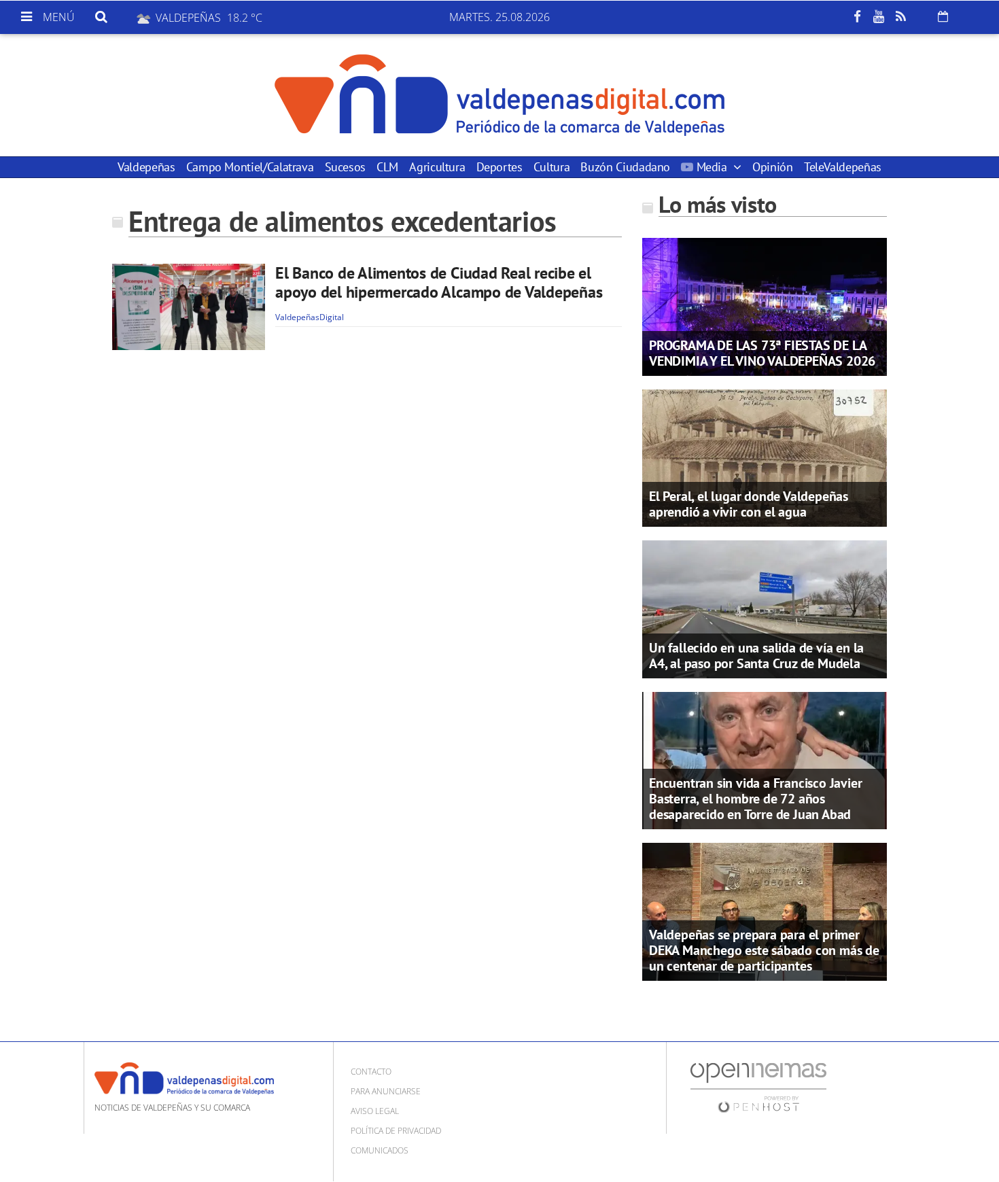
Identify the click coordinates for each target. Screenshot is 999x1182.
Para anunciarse (386, 1091)
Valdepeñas (146, 167)
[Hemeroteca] (943, 16)
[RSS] (900, 17)
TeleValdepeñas (842, 167)
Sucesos (345, 167)
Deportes (499, 167)
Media (711, 167)
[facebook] (857, 17)
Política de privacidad (396, 1130)
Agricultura (437, 167)
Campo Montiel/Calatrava (250, 167)
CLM (387, 167)
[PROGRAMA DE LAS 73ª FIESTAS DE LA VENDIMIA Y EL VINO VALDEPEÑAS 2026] (764, 305)
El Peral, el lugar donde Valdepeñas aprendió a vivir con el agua (748, 504)
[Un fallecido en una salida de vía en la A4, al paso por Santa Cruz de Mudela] (764, 608)
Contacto (371, 1071)
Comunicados (379, 1150)
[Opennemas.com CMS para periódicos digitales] (758, 1086)
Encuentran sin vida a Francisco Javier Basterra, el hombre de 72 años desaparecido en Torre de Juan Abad (755, 798)
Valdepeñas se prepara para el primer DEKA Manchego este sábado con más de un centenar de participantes (764, 950)
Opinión (772, 167)
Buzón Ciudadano (625, 167)
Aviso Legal (375, 1111)
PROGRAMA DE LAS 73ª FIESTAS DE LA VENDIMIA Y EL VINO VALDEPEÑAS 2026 (762, 353)
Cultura (551, 167)
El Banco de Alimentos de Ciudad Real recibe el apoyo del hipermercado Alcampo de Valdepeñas (438, 282)
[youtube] (879, 17)
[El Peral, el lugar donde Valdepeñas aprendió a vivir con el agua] (764, 456)
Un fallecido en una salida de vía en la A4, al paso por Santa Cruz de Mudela (756, 655)
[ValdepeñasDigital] (499, 95)
